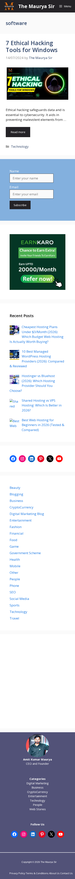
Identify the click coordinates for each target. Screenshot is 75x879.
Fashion (16, 527)
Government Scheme (25, 553)
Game (14, 546)
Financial (16, 533)
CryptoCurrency (21, 507)
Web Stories (37, 809)
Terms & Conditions (37, 873)
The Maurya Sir (36, 6)
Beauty (15, 487)
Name (14, 171)
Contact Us (66, 873)
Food (13, 540)
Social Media (19, 598)
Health (15, 559)
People (15, 579)
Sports (14, 605)
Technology (20, 146)
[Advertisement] (37, 681)
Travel (14, 618)
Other (14, 572)
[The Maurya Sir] (9, 6)
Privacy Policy (17, 873)
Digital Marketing (37, 783)
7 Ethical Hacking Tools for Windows (32, 46)
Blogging (16, 494)
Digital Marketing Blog (27, 514)
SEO (13, 592)
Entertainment (21, 520)
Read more (18, 132)
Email (14, 187)
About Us (54, 873)
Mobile (15, 566)
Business (16, 500)
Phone (14, 585)
